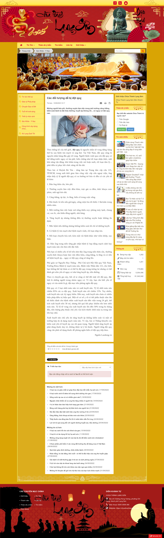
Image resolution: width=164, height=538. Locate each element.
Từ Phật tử (123, 125)
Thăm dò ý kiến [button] (44, 45)
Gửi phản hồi (156, 536)
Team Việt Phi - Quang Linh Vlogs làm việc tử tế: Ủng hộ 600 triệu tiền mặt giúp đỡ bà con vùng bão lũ (130, 167)
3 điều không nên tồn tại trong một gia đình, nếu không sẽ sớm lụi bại (130, 191)
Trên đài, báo (124, 122)
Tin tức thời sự (27, 96)
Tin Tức (38, 496)
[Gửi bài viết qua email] (101, 103)
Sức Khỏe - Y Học (28, 121)
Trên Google (124, 119)
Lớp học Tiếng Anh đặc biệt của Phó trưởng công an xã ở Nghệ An (134, 220)
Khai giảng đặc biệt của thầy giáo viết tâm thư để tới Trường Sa (135, 228)
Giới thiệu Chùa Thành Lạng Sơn (129, 96)
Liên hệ (38, 500)
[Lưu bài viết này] (110, 103)
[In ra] (105, 103)
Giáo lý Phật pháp (28, 101)
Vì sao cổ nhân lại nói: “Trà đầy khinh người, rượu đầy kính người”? (134, 211)
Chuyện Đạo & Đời (29, 106)
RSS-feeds (25, 509)
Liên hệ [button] (69, 45)
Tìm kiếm (39, 505)
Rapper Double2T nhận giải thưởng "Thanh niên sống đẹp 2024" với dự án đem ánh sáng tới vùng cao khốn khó (130, 179)
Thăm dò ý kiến (26, 505)
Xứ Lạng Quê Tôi (28, 133)
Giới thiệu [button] (80, 45)
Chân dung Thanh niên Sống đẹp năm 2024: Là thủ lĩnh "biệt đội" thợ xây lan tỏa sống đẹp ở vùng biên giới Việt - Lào (130, 147)
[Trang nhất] (21, 44)
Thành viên (25, 500)
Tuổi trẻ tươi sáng (28, 111)
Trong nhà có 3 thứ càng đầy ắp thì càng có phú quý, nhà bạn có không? (130, 238)
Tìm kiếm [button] (58, 45)
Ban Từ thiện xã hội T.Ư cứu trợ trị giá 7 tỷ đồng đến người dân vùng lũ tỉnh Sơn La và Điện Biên (130, 202)
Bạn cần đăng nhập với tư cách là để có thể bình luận (71, 374)
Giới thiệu (24, 496)
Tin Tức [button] (30, 45)
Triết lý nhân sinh (28, 116)
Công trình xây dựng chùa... (29, 127)
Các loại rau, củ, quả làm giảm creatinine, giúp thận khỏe (134, 157)
